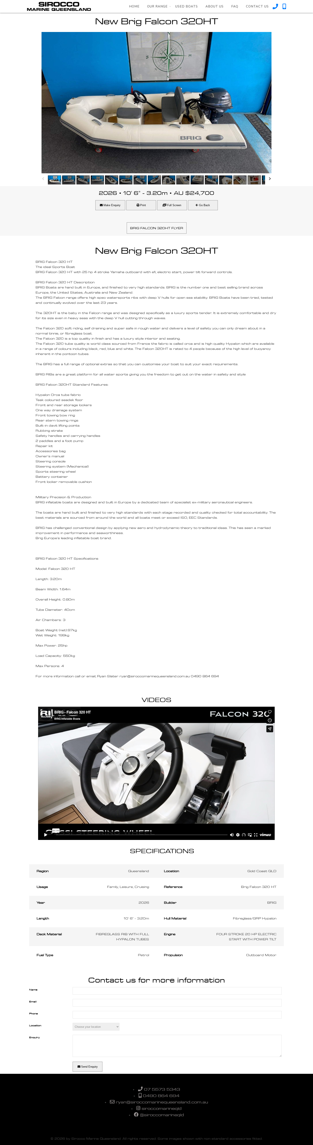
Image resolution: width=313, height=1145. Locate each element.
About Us (214, 6)
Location (35, 1025)
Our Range (157, 6)
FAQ (234, 6)
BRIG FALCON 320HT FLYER (156, 228)
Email (33, 1001)
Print (142, 205)
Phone (33, 1013)
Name (33, 989)
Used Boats (186, 6)
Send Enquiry (89, 1066)
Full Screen (173, 205)
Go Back (204, 205)
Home (134, 6)
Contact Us (257, 6)
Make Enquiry (112, 205)
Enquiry (34, 1037)
